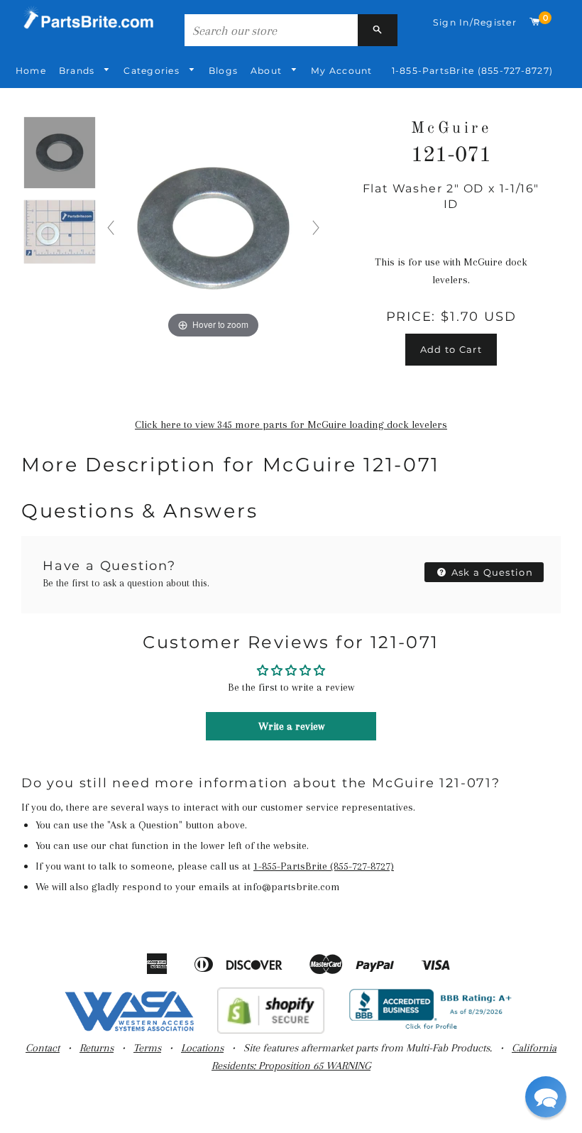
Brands (78, 70)
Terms (147, 1047)
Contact (43, 1047)
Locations (202, 1047)
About (268, 70)
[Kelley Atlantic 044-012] (59, 153)
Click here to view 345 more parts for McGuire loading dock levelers (291, 424)
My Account (341, 70)
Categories (152, 70)
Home (31, 70)
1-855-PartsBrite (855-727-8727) (472, 70)
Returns (96, 1047)
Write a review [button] (291, 726)
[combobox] (271, 30)
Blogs (223, 70)
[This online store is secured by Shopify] (270, 1030)
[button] (545, 1096)
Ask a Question (491, 572)
